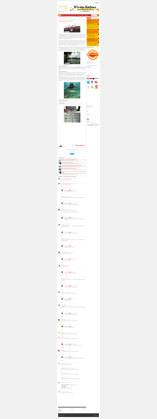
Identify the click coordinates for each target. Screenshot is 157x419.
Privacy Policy (86, 15)
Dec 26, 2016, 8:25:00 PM (66, 377)
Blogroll (72, 15)
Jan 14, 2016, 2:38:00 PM (74, 190)
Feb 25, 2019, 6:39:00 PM (68, 382)
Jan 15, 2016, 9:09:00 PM (74, 232)
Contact (78, 15)
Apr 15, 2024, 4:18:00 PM (66, 391)
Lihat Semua (59, 412)
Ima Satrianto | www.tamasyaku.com (66, 183)
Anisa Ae (62, 238)
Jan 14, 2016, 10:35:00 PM (70, 252)
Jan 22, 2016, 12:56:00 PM (68, 363)
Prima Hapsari (63, 363)
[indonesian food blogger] (88, 88)
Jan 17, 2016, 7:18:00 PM (67, 332)
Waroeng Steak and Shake (90, 38)
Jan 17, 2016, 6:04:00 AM (68, 319)
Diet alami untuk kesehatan (91, 34)
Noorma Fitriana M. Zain (64, 196)
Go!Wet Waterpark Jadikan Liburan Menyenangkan (68, 168)
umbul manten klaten (64, 368)
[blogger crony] (92, 88)
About (75, 15)
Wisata (66, 15)
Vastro (62, 377)
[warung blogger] (96, 83)
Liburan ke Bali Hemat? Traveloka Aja (66, 162)
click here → (95, 125)
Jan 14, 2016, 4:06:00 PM (68, 209)
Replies (63, 188)
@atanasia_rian (66, 190)
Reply (62, 193)
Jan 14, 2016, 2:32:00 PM (71, 196)
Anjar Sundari (63, 209)
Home (60, 15)
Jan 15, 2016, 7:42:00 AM (65, 278)
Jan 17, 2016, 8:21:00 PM (74, 326)
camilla (62, 391)
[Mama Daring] (90, 79)
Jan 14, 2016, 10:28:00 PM (67, 238)
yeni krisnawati (63, 382)
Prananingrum (63, 319)
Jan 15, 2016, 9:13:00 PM (74, 313)
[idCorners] (96, 88)
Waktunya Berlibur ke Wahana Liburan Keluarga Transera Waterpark (71, 165)
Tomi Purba (62, 265)
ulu (61, 278)
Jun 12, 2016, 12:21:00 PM (71, 368)
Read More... (76, 160)
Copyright (82, 15)
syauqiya (62, 332)
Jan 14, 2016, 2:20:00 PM (74, 183)
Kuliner (63, 15)
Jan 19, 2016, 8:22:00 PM (68, 350)
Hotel (69, 15)
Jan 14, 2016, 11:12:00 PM (68, 265)
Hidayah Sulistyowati (64, 252)
